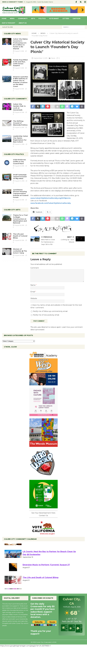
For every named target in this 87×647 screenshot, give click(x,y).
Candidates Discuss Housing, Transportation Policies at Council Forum (20, 193)
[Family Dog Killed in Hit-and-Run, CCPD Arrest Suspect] (6, 62)
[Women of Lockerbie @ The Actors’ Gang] (6, 251)
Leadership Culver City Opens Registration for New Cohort (20, 139)
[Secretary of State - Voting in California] (43, 533)
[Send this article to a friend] (52, 107)
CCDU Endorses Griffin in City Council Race (19, 161)
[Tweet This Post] (37, 107)
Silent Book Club (31, 547)
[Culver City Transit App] (43, 507)
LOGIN (54, 642)
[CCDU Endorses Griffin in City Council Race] (6, 162)
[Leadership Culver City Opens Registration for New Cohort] (6, 138)
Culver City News (12, 34)
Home (4, 18)
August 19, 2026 (19, 89)
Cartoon (76, 18)
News (12, 18)
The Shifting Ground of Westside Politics (20, 123)
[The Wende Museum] (43, 446)
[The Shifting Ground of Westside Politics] (6, 123)
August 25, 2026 (19, 127)
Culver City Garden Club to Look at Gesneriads (19, 107)
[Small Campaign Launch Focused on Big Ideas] (6, 177)
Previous (34, 10)
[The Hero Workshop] (43, 476)
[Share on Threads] (82, 107)
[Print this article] (57, 107)
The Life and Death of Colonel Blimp (20, 236)
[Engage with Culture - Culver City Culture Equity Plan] (43, 415)
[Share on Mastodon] (67, 107)
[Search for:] (73, 27)
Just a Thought (8, 23)
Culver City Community (15, 99)
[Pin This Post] (47, 107)
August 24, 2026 (19, 144)
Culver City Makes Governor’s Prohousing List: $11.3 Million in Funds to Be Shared (20, 43)
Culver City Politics (14, 154)
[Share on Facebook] (32, 107)
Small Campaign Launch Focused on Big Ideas (20, 176)
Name (33, 285)
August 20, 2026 (19, 200)
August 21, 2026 (19, 51)
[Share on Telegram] (72, 107)
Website (33, 298)
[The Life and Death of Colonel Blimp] (6, 236)
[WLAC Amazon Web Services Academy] (43, 384)
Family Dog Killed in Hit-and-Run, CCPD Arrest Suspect (20, 62)
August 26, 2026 (19, 112)
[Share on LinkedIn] (42, 107)
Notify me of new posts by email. (46, 315)
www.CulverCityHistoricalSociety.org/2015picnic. (50, 198)
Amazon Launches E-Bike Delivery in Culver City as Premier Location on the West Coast (20, 81)
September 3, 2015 (40, 58)
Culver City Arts (12, 210)
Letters (65, 18)
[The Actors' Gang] (57, 231)
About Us (23, 23)
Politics (42, 18)
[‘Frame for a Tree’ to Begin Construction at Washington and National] (6, 217)
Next (82, 10)
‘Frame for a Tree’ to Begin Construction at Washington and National (20, 219)
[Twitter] (81, 2)
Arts (33, 18)
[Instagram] (85, 2)
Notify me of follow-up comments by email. (50, 311)
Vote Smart (54, 18)
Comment (34, 268)
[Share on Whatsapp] (62, 107)
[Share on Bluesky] (77, 107)
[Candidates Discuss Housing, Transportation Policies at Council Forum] (6, 192)
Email (32, 292)
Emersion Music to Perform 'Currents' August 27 (46, 573)
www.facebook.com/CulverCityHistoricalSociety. (50, 203)
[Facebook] (76, 2)
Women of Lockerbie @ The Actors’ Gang (20, 251)
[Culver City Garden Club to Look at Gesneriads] (6, 106)
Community (23, 18)
